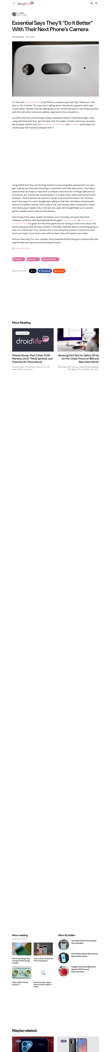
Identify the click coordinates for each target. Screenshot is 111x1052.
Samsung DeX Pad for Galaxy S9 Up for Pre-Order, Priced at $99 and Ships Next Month (78, 359)
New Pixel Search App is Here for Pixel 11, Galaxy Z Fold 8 (43, 984)
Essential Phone (32, 102)
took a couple (70, 220)
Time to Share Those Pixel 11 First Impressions (43, 960)
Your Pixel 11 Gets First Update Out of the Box (83, 941)
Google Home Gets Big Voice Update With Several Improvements (83, 969)
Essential (34, 259)
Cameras (19, 259)
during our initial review (53, 124)
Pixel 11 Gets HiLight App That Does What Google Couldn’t (21, 961)
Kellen (21, 13)
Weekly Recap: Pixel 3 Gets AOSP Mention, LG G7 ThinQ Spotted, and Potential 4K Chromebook (32, 359)
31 (18, 37)
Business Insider (22, 248)
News (18, 1041)
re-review (74, 124)
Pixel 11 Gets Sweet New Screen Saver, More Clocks (84, 955)
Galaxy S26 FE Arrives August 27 (20, 983)
